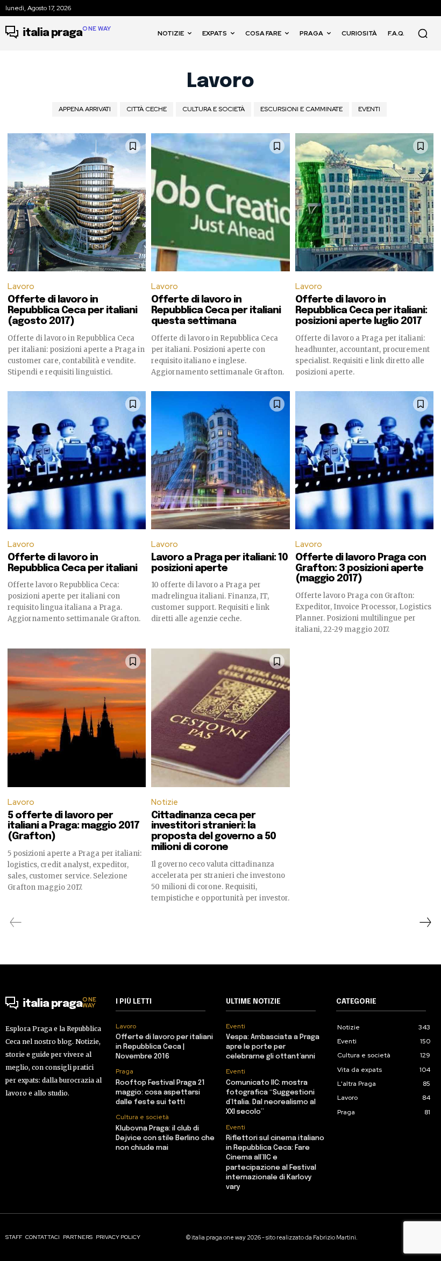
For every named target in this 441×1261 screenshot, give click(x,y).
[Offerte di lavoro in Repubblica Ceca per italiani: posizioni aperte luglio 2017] (364, 202)
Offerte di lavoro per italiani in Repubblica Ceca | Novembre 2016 (164, 1047)
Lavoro (21, 286)
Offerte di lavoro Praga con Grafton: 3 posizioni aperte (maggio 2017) (360, 568)
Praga (124, 1071)
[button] (423, 33)
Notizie (164, 802)
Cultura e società (213, 109)
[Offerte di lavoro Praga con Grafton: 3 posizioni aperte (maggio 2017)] (364, 460)
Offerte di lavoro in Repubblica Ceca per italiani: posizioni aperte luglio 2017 (361, 310)
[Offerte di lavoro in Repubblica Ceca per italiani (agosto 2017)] (77, 202)
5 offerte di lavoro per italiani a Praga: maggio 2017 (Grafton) (73, 826)
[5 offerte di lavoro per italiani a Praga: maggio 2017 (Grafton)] (77, 717)
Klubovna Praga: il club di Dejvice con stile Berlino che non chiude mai (165, 1138)
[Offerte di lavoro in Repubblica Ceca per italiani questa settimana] (220, 202)
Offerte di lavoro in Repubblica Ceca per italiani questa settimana (216, 310)
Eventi (369, 109)
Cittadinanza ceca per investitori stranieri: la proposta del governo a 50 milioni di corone (213, 831)
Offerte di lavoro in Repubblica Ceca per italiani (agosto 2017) (72, 310)
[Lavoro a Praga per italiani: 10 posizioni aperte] (220, 460)
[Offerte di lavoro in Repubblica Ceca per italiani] (77, 460)
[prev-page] (16, 922)
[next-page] (424, 922)
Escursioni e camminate (301, 109)
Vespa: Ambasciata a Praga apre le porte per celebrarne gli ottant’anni (272, 1047)
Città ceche (146, 109)
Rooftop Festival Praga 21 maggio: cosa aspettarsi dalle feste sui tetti (160, 1092)
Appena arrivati (85, 109)
